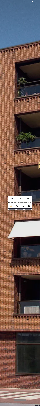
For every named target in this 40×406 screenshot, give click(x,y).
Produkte (16, 1)
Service (22, 1)
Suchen (34, 1)
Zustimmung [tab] (12, 198)
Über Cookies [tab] (28, 198)
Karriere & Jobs (29, 1)
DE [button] (35, 1)
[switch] (17, 206)
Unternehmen (25, 1)
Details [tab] (20, 198)
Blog (13, 1)
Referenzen (19, 1)
